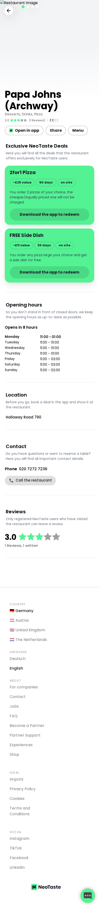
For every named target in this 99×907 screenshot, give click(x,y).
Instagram (19, 838)
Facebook (19, 858)
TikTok (16, 848)
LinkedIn (17, 867)
